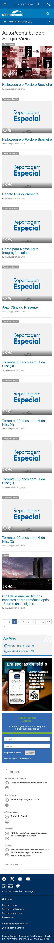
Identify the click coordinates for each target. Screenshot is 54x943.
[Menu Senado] (5, 4)
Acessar (30, 753)
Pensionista (7, 917)
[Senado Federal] (27, 4)
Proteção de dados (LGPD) (15, 923)
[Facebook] (5, 879)
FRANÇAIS (30, 891)
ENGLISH (6, 891)
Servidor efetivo (9, 905)
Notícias (6, 556)
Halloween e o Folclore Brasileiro (27, 85)
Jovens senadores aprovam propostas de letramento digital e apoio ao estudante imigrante (30, 852)
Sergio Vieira (6, 89)
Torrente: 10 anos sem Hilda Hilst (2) (23, 539)
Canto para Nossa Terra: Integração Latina (20, 251)
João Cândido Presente (20, 307)
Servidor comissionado (13, 909)
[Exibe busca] (48, 13)
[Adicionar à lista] (10, 75)
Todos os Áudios (12, 864)
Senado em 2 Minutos (14, 778)
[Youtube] (27, 879)
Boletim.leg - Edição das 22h (25, 799)
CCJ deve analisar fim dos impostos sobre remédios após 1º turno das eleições (25, 600)
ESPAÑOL (18, 891)
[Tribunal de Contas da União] (17, 886)
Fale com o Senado (14, 928)
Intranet (9, 899)
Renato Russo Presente (20, 194)
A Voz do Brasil (11, 812)
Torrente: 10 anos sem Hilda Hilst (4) (23, 422)
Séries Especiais (9, 44)
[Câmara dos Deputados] (4, 886)
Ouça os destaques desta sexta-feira (29, 782)
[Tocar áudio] (5, 75)
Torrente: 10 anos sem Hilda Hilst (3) (23, 364)
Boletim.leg (9, 795)
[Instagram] (20, 879)
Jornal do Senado (19, 816)
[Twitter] (12, 879)
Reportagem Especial (10, 99)
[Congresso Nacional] (10, 886)
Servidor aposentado (12, 913)
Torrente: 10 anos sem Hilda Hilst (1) (23, 481)
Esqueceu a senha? (13, 753)
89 (48, 622)
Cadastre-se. (25, 758)
